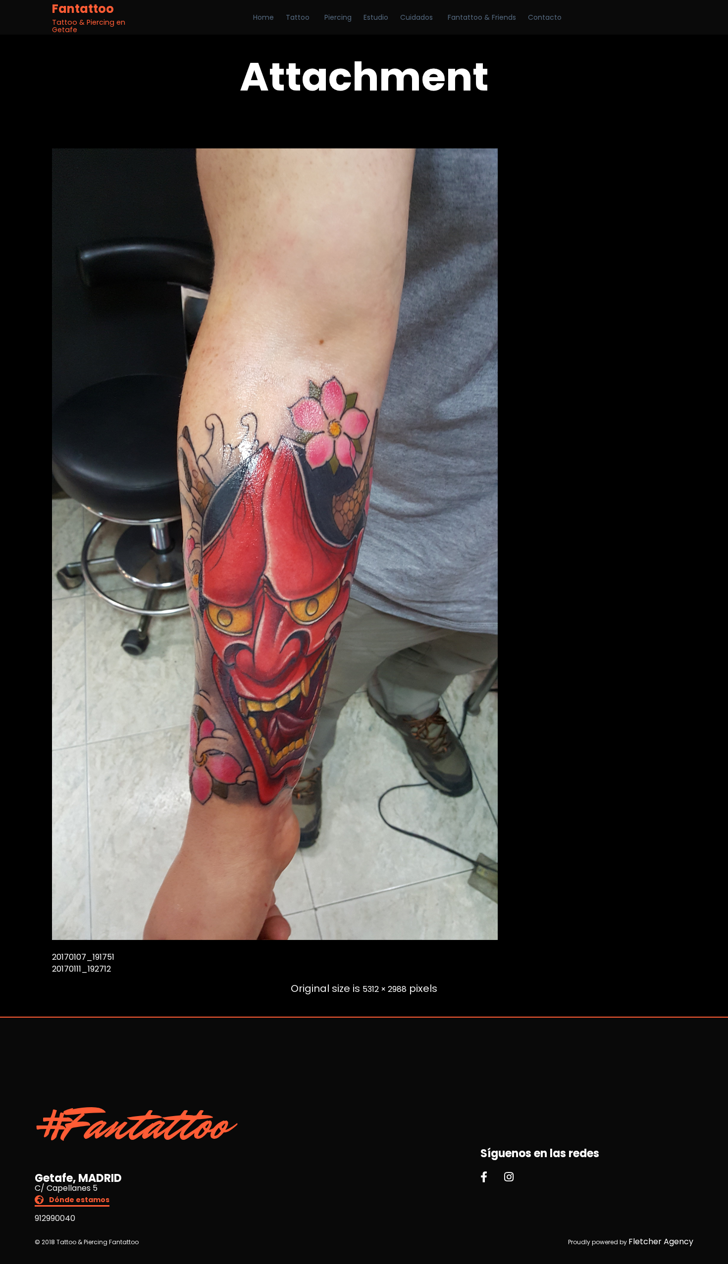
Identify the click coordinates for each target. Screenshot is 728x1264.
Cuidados (416, 17)
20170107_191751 (83, 957)
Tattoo (298, 17)
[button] (72, 1201)
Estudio (376, 17)
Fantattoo (83, 8)
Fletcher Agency (660, 1241)
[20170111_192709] (275, 937)
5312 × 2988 (385, 989)
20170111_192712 (81, 969)
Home (263, 17)
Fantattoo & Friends (482, 17)
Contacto (545, 17)
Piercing (338, 17)
